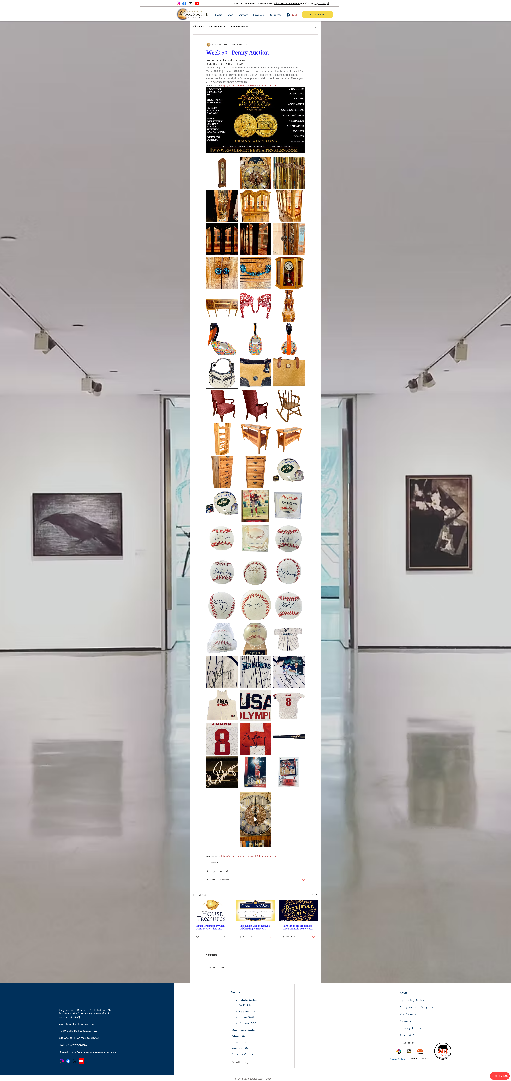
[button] (314, 26)
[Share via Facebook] (207, 871)
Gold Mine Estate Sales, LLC (76, 1024)
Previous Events (239, 26)
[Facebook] (184, 3)
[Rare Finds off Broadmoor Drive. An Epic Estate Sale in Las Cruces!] (298, 910)
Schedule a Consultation (287, 3)
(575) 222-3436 (321, 3)
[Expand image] (222, 173)
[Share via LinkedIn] (220, 871)
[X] (190, 3)
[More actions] (303, 44)
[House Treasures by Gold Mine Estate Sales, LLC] (212, 910)
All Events (198, 26)
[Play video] (255, 819)
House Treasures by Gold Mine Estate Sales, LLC (210, 927)
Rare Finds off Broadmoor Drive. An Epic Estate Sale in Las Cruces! (297, 927)
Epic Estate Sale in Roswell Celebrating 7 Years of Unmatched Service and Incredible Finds (255, 927)
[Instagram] (177, 3)
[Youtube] (197, 3)
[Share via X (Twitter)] (214, 871)
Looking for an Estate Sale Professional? (253, 3)
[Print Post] (233, 871)
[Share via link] (227, 871)
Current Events (217, 26)
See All (315, 894)
